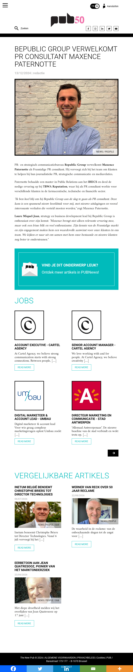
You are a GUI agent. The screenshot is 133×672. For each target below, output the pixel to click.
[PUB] (67, 21)
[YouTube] (116, 28)
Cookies (100, 657)
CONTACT (66, 667)
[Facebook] (88, 28)
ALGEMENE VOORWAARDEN (60, 657)
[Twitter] (109, 28)
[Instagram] (95, 28)
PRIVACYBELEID (86, 657)
